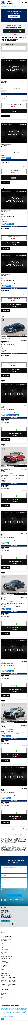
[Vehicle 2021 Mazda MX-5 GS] (14, 521)
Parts (10, 975)
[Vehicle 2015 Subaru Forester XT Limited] (14, 69)
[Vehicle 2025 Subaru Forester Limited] (14, 133)
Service (5, 975)
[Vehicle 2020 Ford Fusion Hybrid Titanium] (14, 327)
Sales (2, 975)
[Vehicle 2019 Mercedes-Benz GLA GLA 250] (14, 457)
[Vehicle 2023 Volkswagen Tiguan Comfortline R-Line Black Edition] (14, 649)
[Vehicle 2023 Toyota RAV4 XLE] (14, 263)
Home (2, 6)
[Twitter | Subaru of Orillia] (5, 924)
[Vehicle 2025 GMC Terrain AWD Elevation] (14, 713)
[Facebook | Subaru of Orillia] (2, 924)
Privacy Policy (4, 900)
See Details (6, 182)
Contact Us (5, 920)
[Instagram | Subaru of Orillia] (13, 924)
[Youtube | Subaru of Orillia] (9, 924)
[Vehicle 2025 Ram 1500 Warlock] (14, 393)
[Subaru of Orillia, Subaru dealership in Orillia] (7, 2)
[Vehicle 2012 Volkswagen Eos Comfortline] (14, 585)
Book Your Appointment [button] (14, 895)
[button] (14, 31)
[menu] (25, 2)
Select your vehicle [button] (14, 16)
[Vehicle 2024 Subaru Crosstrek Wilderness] (14, 199)
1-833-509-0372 (8, 914)
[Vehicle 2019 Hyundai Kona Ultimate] (14, 776)
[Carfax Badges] (3, 91)
